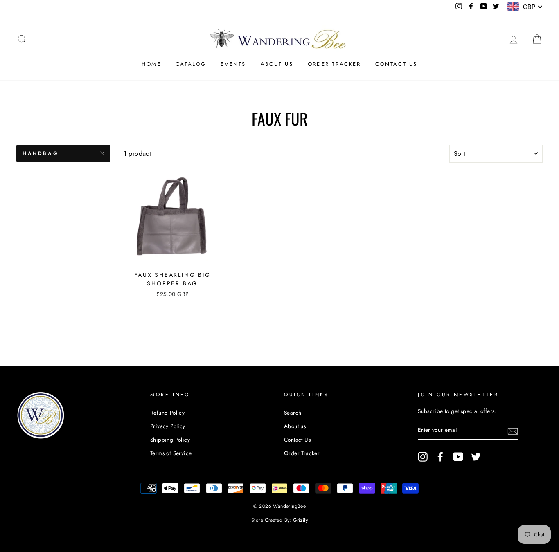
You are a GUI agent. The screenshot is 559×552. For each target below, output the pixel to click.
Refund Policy (167, 412)
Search (292, 412)
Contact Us (396, 64)
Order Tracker (334, 64)
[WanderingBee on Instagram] (423, 457)
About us (277, 64)
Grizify (300, 520)
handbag (41, 153)
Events (233, 64)
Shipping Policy (170, 439)
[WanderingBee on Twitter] (476, 457)
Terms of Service (171, 453)
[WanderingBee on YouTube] (458, 457)
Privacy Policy (167, 426)
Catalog (191, 64)
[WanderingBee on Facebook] (440, 457)
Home (151, 64)
